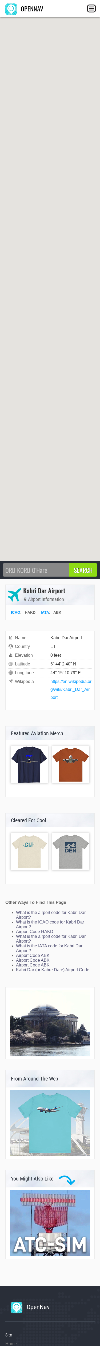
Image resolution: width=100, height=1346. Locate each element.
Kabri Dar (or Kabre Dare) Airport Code (52, 970)
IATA (45, 612)
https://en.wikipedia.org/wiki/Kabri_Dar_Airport (70, 689)
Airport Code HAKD (34, 931)
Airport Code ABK (33, 955)
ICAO (15, 612)
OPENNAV (31, 8)
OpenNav (37, 1307)
